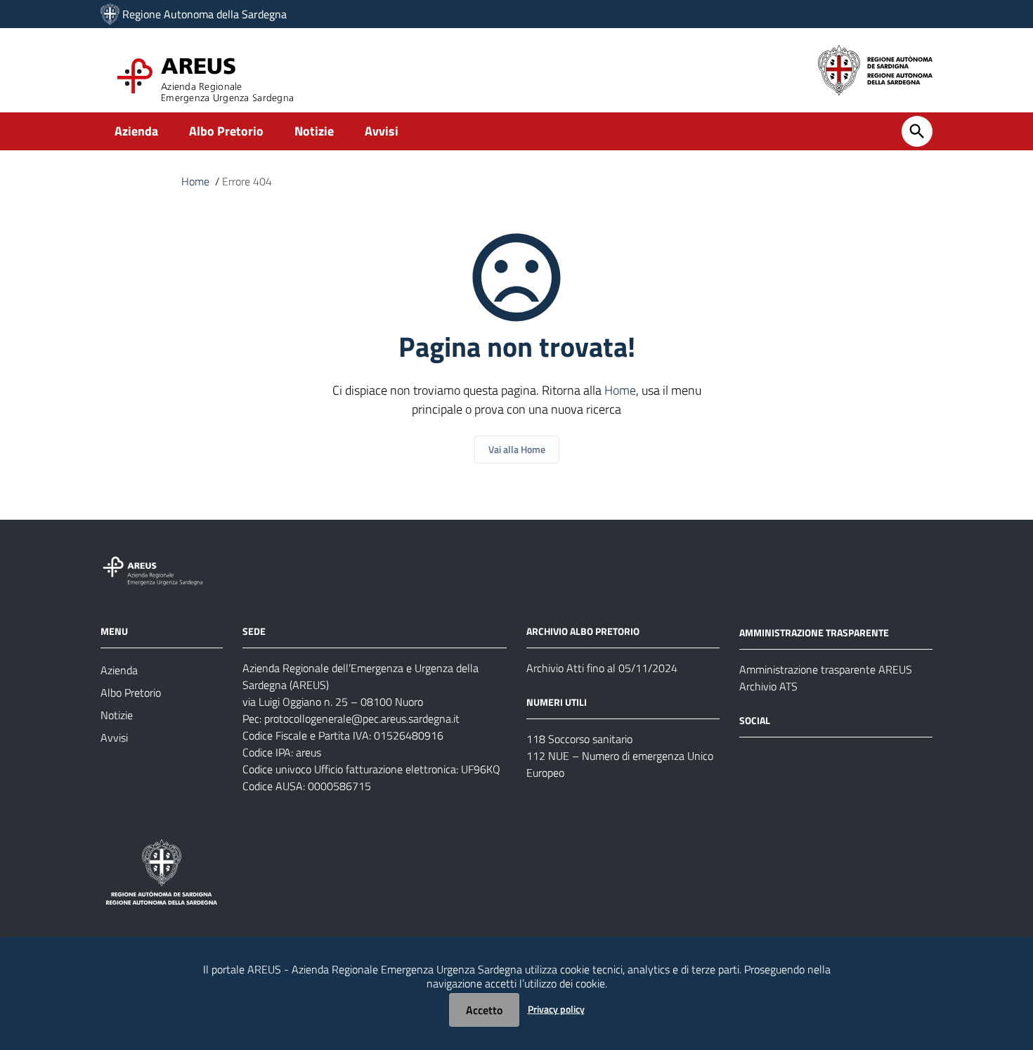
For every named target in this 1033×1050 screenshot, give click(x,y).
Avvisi (381, 131)
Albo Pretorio (226, 131)
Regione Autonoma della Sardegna (204, 14)
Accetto (484, 1010)
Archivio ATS (768, 686)
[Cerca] (917, 131)
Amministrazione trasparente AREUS (825, 669)
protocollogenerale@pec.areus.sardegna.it (362, 718)
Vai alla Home (516, 449)
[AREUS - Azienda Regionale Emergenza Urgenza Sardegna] (109, 14)
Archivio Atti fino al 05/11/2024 (601, 667)
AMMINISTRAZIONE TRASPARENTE (814, 632)
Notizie (314, 131)
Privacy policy (556, 1009)
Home (195, 181)
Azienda (136, 131)
